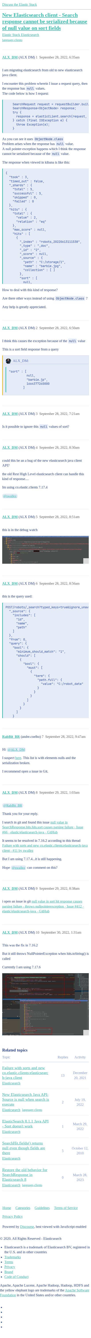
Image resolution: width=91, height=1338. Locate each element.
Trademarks (12, 1257)
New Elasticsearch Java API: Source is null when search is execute (25, 1099)
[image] (45, 550)
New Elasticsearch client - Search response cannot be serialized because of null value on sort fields (44, 21)
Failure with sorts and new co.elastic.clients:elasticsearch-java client (25, 1073)
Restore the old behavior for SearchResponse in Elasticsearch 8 (24, 1175)
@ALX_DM (16, 749)
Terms (8, 1262)
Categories (22, 1208)
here (18, 758)
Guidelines (42, 1208)
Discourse (27, 1227)
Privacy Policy (12, 1216)
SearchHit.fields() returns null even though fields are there (23, 1148)
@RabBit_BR (12, 805)
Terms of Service (66, 1208)
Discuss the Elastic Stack (19, 4)
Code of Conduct (16, 1277)
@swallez (10, 496)
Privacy (9, 1267)
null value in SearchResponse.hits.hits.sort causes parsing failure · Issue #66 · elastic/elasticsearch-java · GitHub (42, 827)
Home (6, 1208)
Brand (8, 1272)
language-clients (12, 40)
